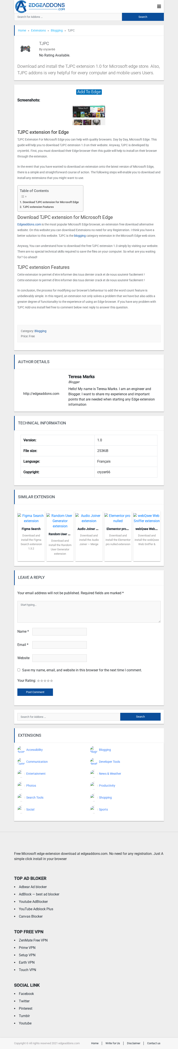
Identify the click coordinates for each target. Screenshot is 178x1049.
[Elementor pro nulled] (118, 517)
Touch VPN (27, 970)
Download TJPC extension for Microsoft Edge (51, 202)
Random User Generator (65, 534)
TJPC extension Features (38, 206)
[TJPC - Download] (89, 91)
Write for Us (112, 1043)
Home (22, 30)
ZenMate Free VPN (33, 940)
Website (23, 658)
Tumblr (24, 1016)
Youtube (25, 1023)
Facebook (26, 994)
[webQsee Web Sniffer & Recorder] (146, 517)
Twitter (24, 1001)
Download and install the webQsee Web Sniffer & (147, 540)
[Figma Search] (31, 517)
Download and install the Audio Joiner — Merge (89, 540)
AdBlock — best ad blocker (39, 894)
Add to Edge (31, 558)
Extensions (38, 30)
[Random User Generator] (60, 520)
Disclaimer (133, 1043)
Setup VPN (27, 955)
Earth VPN (27, 962)
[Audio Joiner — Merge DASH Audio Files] (88, 517)
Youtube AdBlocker (33, 902)
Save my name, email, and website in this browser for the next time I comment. (82, 670)
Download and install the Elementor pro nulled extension (117, 540)
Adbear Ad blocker (33, 887)
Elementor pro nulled (121, 529)
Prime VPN (27, 948)
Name (23, 631)
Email (22, 645)
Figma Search (31, 529)
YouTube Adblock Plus (36, 909)
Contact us (153, 1043)
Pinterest (25, 1008)
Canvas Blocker (31, 916)
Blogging (57, 30)
